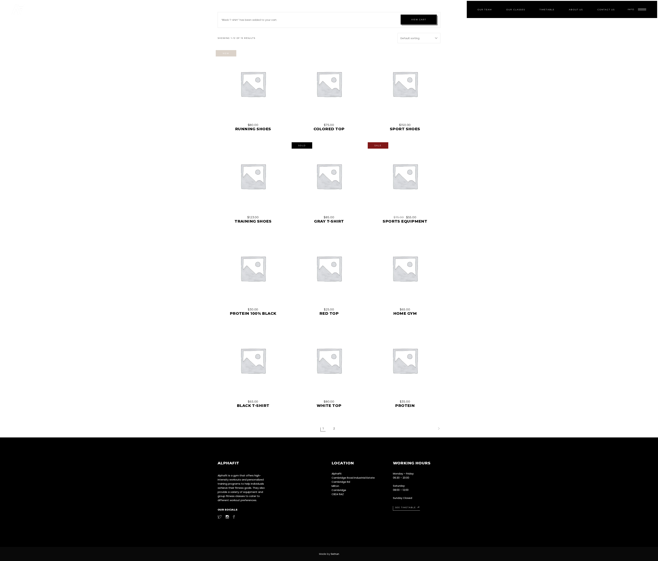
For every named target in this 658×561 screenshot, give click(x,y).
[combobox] (419, 38)
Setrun (335, 554)
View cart (418, 19)
